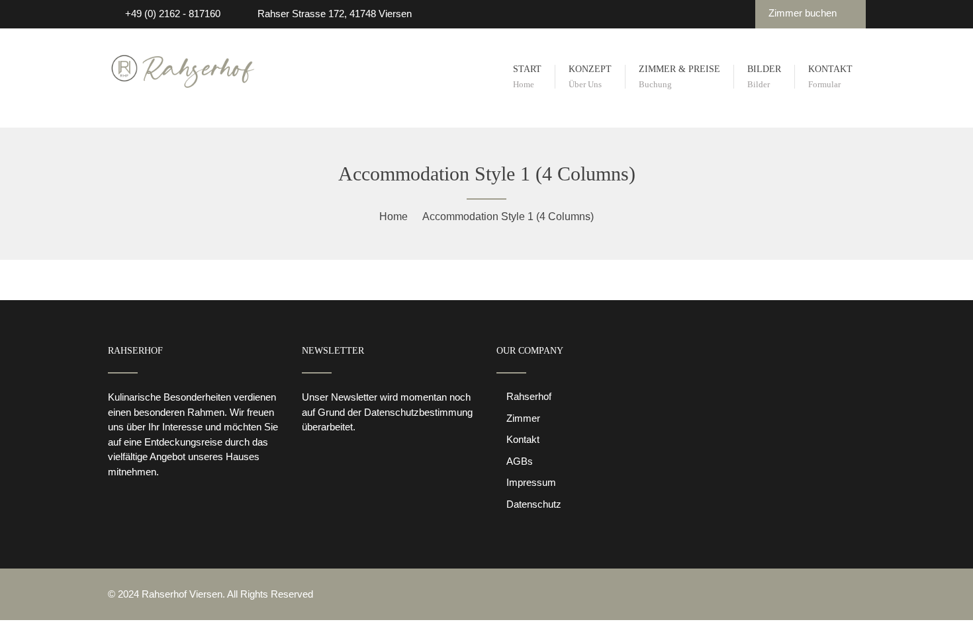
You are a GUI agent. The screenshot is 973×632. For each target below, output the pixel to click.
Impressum (531, 482)
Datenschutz (533, 504)
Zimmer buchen (803, 13)
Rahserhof (528, 396)
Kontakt (522, 439)
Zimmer (523, 418)
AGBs (519, 461)
